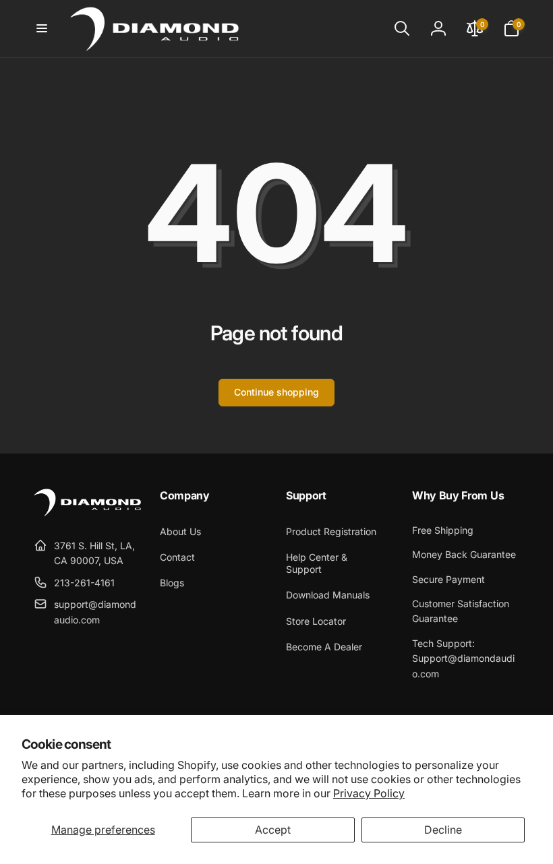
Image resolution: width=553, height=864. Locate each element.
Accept (273, 829)
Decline (443, 829)
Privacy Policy (369, 793)
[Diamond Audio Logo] (87, 512)
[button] (42, 28)
